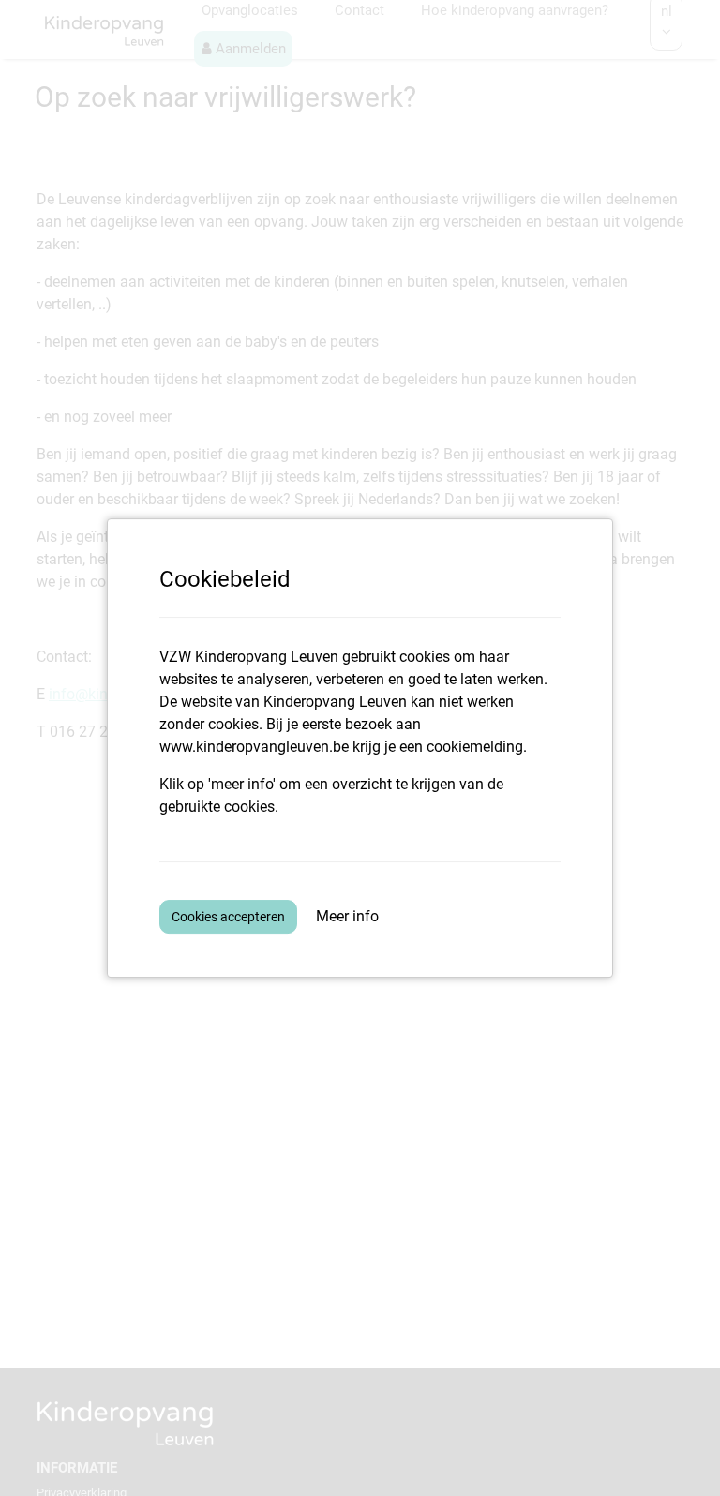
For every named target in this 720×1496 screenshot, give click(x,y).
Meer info (347, 916)
